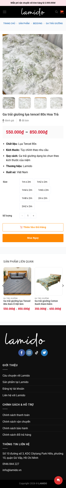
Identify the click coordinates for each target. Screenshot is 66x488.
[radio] (26, 181)
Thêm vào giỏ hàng (34, 227)
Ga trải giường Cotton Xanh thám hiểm (46, 302)
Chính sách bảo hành (15, 428)
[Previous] (8, 64)
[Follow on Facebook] (21, 352)
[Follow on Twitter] (44, 352)
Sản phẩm (24, 23)
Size (5, 182)
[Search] (56, 12)
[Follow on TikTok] (36, 352)
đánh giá (8, 120)
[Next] (57, 64)
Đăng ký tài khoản (13, 388)
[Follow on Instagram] (29, 352)
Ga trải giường (54, 23)
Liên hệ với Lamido (14, 395)
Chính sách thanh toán (16, 415)
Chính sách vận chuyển (16, 421)
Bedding (37, 23)
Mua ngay (33, 238)
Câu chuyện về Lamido (16, 375)
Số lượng (7, 215)
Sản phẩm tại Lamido (15, 382)
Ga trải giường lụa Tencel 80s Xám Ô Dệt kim (16, 302)
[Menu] (5, 12)
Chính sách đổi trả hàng (17, 434)
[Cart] (61, 12)
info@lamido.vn (12, 470)
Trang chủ (9, 23)
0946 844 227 (11, 464)
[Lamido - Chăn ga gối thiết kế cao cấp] (33, 12)
